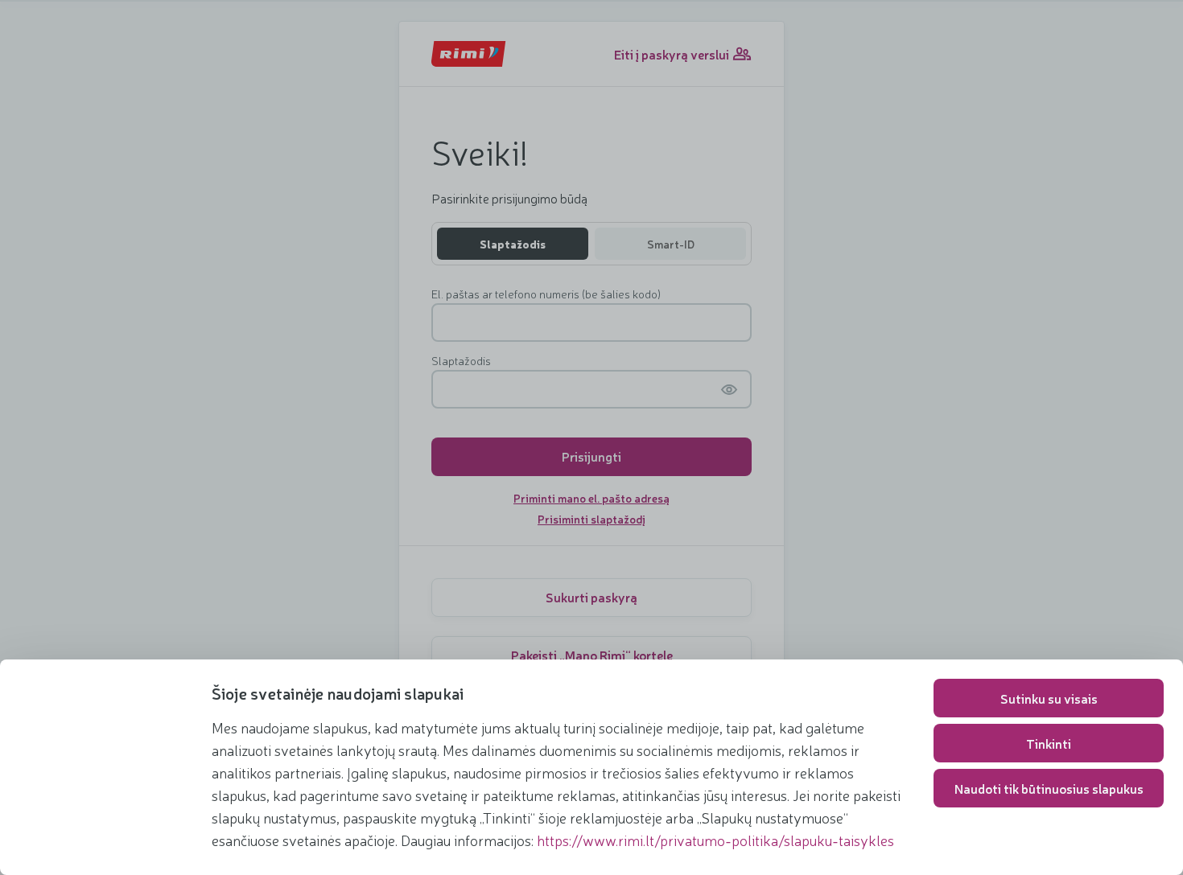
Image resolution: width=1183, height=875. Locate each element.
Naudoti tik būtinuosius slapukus (1049, 788)
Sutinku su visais (1049, 698)
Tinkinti (1048, 743)
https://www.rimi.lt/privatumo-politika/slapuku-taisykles (715, 839)
